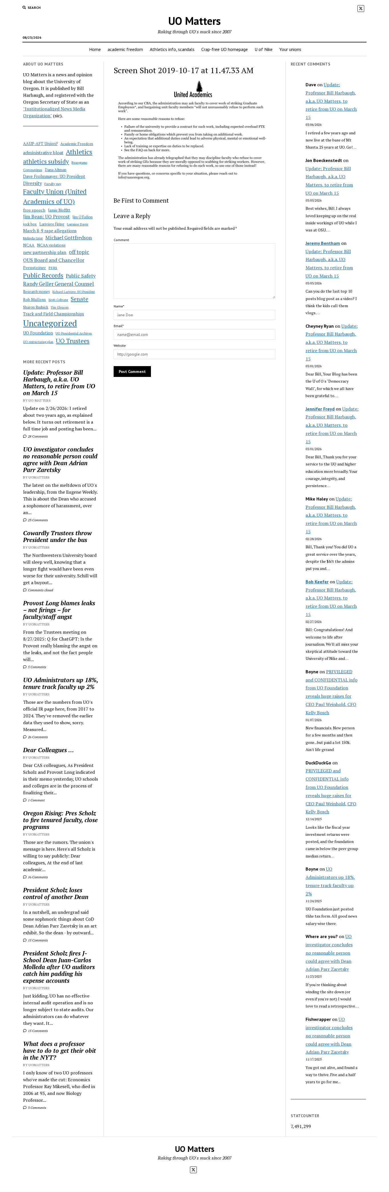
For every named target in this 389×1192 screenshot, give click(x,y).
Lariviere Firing (51, 224)
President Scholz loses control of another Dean (55, 893)
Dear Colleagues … (48, 749)
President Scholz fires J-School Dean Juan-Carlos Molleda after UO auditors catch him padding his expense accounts (59, 967)
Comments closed (40, 590)
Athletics (79, 151)
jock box (30, 224)
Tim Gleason (60, 307)
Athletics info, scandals (172, 49)
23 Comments (37, 520)
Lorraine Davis (77, 224)
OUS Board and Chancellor (53, 260)
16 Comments (37, 877)
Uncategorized (50, 323)
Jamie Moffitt (59, 210)
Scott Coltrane (58, 300)
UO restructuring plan (38, 342)
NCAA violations (51, 245)
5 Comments (36, 667)
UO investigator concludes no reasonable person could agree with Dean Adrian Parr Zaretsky (60, 459)
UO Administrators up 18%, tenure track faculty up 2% (60, 683)
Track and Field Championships (53, 314)
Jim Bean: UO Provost (46, 217)
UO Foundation (38, 333)
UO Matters (194, 21)
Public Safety (81, 275)
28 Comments (37, 436)
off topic (79, 252)
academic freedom (125, 49)
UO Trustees (72, 341)
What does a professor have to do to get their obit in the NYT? (59, 1050)
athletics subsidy (46, 161)
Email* (119, 326)
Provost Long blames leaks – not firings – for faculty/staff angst (59, 610)
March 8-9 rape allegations (50, 230)
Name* (119, 306)
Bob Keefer (317, 581)
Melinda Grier (33, 238)
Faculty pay (52, 183)
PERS (52, 267)
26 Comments (37, 737)
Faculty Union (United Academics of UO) (55, 196)
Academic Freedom (76, 143)
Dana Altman (55, 169)
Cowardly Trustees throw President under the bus (57, 536)
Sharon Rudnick (35, 307)
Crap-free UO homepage (224, 49)
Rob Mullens (34, 299)
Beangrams (79, 162)
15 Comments (37, 940)
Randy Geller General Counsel (58, 283)
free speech (34, 210)
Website (120, 345)
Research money (36, 291)
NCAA (28, 245)
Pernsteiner (34, 267)
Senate (79, 299)
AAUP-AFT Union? (40, 143)
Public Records (43, 275)
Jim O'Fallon (82, 217)
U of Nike (264, 49)
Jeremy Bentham (323, 243)
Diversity (32, 183)
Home (95, 49)
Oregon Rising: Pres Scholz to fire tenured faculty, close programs (60, 820)
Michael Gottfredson (68, 237)
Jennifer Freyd (320, 409)
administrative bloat (43, 153)
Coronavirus (32, 169)
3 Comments (36, 1107)
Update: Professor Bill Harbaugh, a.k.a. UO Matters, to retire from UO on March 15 (59, 382)
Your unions (290, 49)
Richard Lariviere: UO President (73, 292)
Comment (121, 240)
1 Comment (36, 800)
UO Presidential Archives (74, 333)
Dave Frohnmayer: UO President (54, 176)
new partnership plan (44, 252)
